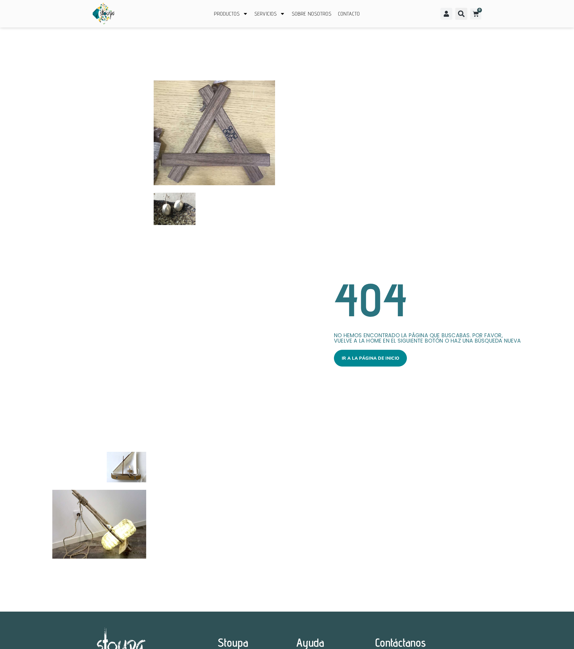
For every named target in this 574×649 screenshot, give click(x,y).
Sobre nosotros (312, 13)
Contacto (349, 13)
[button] (461, 14)
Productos (227, 13)
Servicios (265, 13)
